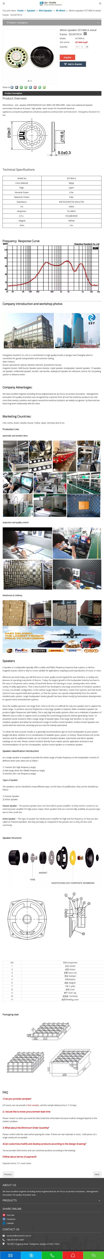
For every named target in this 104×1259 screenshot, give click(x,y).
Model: (63, 38)
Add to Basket (75, 64)
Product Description (13, 93)
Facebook (11, 1219)
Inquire (67, 57)
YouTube (10, 1215)
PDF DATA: (65, 42)
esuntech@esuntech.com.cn (19, 1235)
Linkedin (10, 1223)
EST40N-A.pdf (81, 42)
